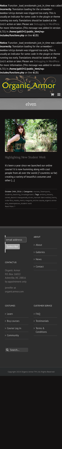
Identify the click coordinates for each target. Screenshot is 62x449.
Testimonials (42, 320)
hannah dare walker (42, 197)
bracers (50, 194)
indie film (9, 200)
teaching (16, 194)
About (39, 244)
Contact (40, 266)
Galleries (40, 252)
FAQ (38, 313)
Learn (10, 313)
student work (26, 203)
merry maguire (26, 200)
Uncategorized (27, 194)
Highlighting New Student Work (25, 157)
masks (16, 200)
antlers (43, 194)
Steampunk (45, 191)
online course (38, 200)
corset (7, 197)
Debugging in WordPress (46, 24)
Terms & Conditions (41, 330)
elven (30, 197)
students (8, 194)
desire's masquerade (19, 197)
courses (36, 191)
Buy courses (13, 320)
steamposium (14, 203)
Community (13, 335)
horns (54, 197)
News (38, 259)
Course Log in (14, 328)
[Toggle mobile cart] (52, 94)
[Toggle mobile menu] (59, 94)
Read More (9, 206)
